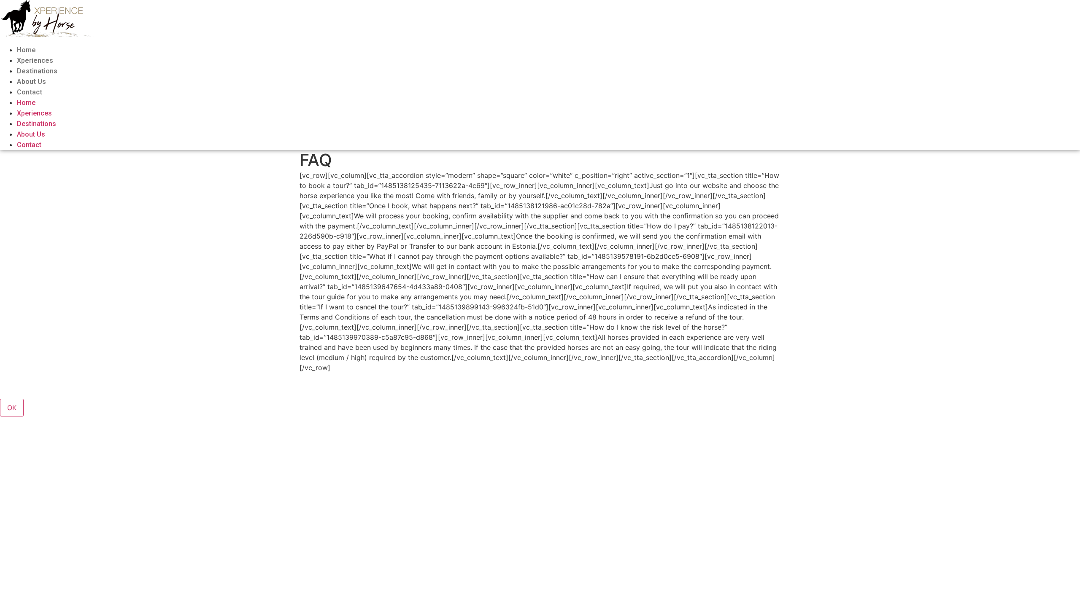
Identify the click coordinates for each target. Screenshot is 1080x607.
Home (26, 50)
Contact (29, 92)
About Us (31, 82)
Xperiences (35, 60)
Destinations (37, 71)
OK (11, 407)
